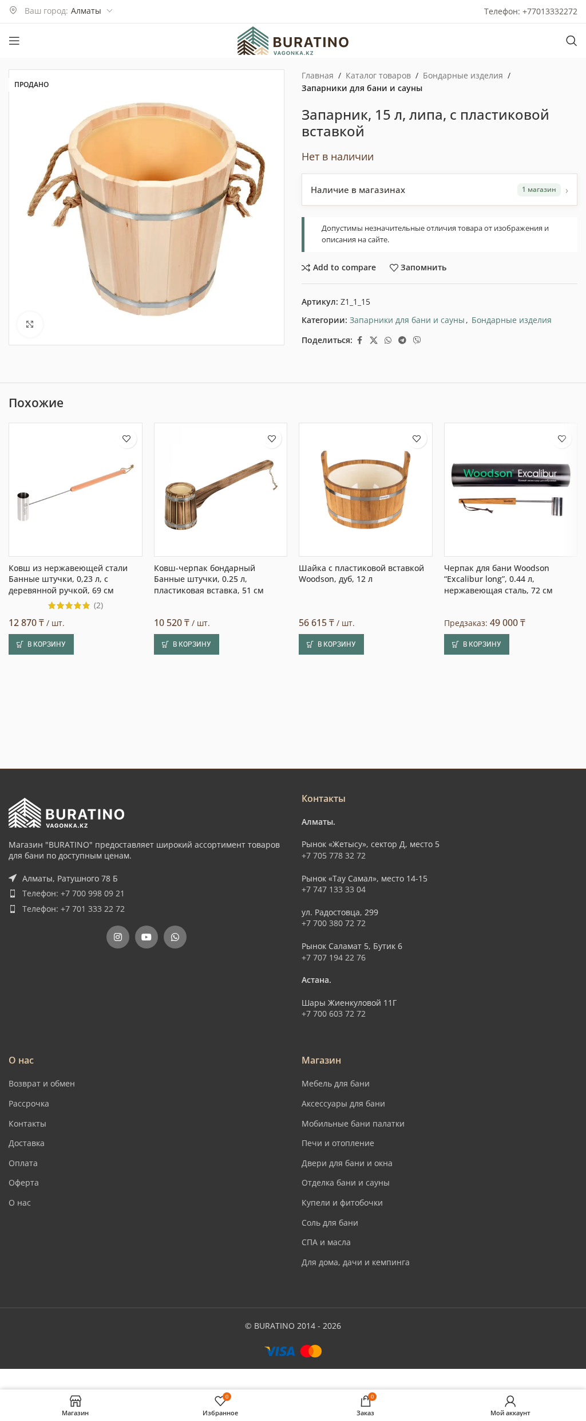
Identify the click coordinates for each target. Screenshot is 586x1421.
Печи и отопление (338, 1142)
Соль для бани (330, 1222)
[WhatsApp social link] (388, 340)
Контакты (27, 1123)
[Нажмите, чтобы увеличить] (30, 324)
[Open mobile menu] (14, 40)
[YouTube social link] (146, 937)
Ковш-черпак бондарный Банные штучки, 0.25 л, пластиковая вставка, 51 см (209, 579)
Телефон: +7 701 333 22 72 (73, 908)
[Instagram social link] (117, 937)
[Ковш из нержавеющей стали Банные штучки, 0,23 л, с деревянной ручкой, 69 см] (75, 490)
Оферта (24, 1182)
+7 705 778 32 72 (334, 855)
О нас (20, 1202)
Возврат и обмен (42, 1083)
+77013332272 (549, 11)
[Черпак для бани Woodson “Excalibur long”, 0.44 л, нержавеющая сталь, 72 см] (511, 490)
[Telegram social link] (402, 340)
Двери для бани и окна (347, 1163)
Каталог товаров (378, 75)
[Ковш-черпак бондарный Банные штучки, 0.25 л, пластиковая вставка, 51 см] (221, 490)
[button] (41, 644)
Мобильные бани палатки (353, 1123)
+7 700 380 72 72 (334, 923)
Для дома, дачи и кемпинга (356, 1262)
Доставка (27, 1142)
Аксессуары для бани (343, 1103)
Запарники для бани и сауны (362, 87)
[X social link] (373, 340)
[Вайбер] (417, 340)
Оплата (23, 1163)
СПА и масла (326, 1242)
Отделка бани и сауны (346, 1182)
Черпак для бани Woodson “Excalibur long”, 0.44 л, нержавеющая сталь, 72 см (498, 579)
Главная (318, 75)
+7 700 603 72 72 (334, 1013)
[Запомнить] (127, 438)
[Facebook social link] (359, 340)
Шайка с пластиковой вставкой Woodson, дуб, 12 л (361, 573)
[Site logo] (293, 39)
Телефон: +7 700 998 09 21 (73, 893)
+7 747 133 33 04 (334, 889)
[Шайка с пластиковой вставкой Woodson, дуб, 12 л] (366, 490)
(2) (98, 605)
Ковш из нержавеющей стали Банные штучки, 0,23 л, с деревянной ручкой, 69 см (68, 579)
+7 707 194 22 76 (334, 957)
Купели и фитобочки (342, 1202)
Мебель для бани (336, 1083)
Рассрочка (29, 1103)
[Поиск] (571, 40)
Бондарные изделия (463, 75)
